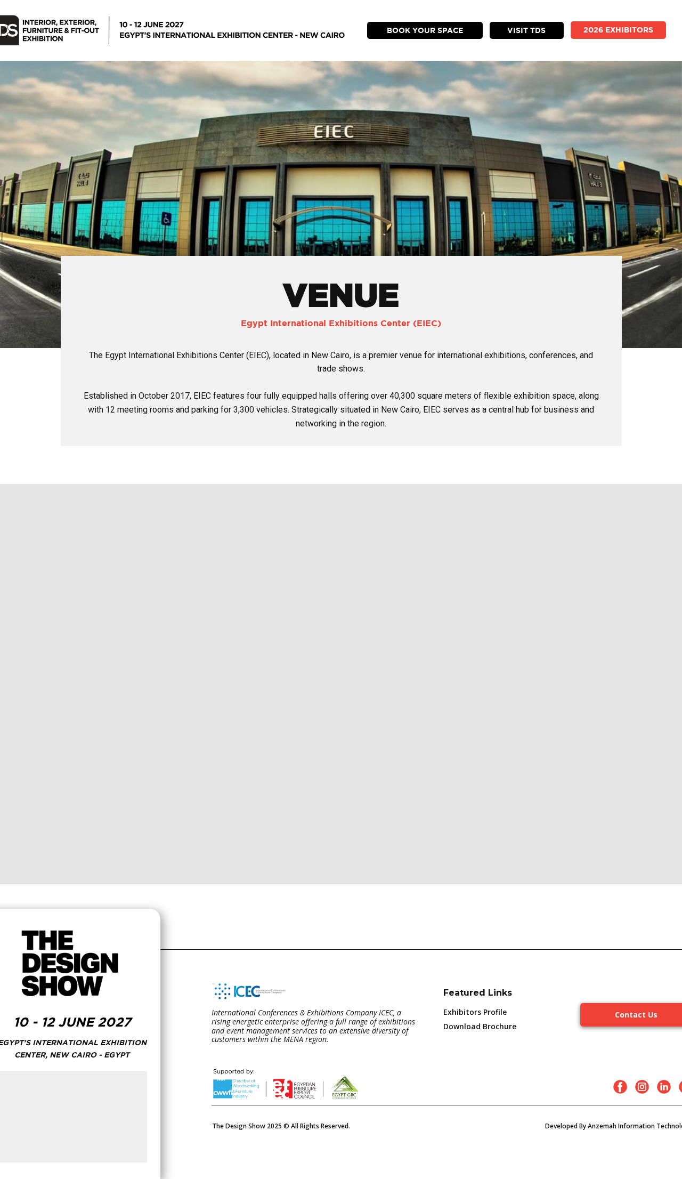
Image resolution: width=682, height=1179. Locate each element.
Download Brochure (479, 1026)
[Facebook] (620, 1087)
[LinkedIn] (664, 1087)
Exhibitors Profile (475, 1012)
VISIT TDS (526, 30)
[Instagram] (642, 1087)
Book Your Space (425, 30)
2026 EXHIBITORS (618, 29)
